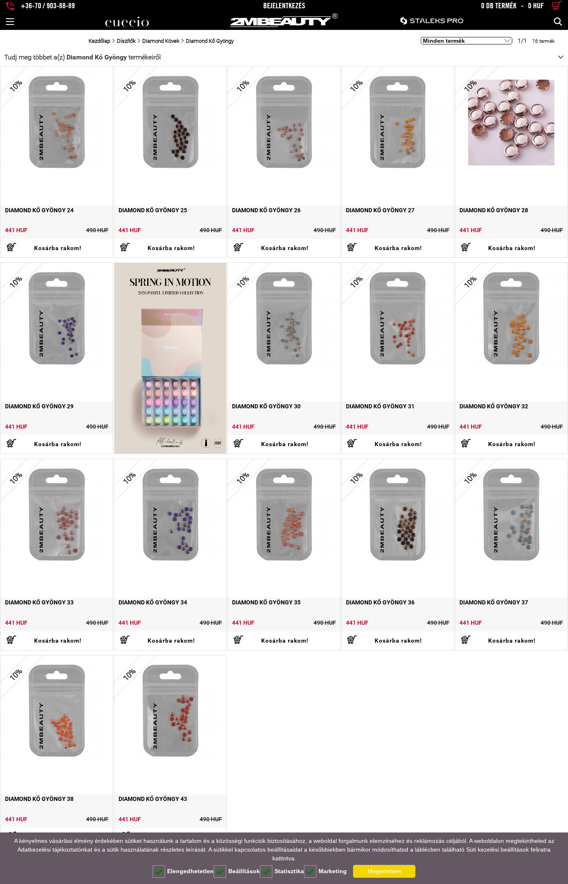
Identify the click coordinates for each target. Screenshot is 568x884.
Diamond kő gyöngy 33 (39, 602)
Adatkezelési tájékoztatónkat (54, 849)
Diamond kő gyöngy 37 (493, 602)
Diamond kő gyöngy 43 (153, 799)
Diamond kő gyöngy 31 (380, 406)
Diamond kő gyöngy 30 (266, 406)
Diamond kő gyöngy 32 (493, 406)
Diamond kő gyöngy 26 (266, 210)
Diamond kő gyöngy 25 (153, 210)
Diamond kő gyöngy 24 (39, 210)
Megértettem (384, 871)
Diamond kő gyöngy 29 (39, 406)
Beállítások (244, 871)
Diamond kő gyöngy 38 (39, 799)
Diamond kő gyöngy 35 (266, 602)
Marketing (333, 871)
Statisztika (289, 871)
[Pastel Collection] (170, 358)
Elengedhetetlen (190, 871)
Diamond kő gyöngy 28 (493, 210)
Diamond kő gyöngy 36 (380, 602)
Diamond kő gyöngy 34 (153, 602)
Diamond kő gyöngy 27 (380, 210)
